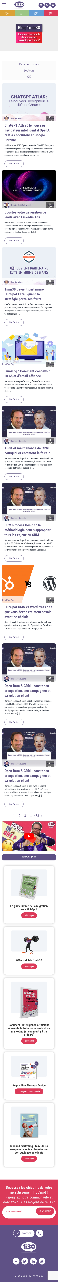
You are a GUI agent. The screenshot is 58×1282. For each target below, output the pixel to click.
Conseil (7, 13)
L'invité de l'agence (10, 364)
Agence (51, 13)
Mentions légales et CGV (29, 1276)
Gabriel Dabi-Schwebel (20, 205)
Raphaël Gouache (18, 441)
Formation (36, 13)
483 (36, 816)
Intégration (22, 13)
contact (26, 1233)
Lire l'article (14, 163)
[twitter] (24, 1261)
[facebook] (16, 1261)
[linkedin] (33, 1261)
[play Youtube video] (29, 836)
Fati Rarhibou (16, 118)
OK (29, 76)
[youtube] (42, 1261)
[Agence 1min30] (19, 4)
